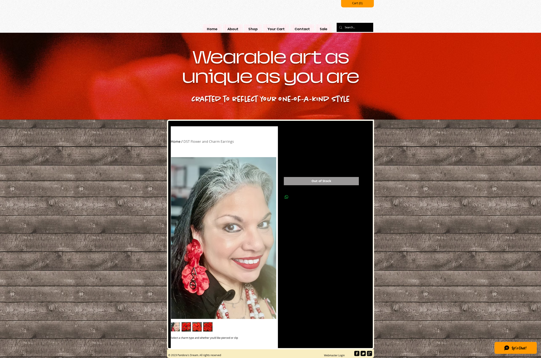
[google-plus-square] (369, 353)
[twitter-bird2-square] (363, 353)
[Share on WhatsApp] (286, 197)
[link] (357, 3)
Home (175, 141)
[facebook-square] (356, 353)
